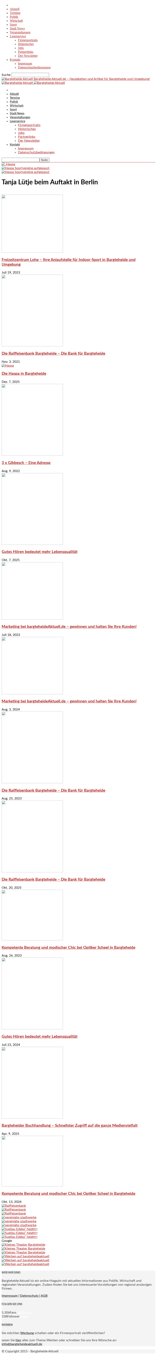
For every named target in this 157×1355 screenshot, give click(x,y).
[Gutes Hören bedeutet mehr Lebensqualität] (32, 543)
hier (18, 1340)
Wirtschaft (16, 20)
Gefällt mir (24, 1312)
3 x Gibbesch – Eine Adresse (26, 463)
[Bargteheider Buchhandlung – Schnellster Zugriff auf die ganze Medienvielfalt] (32, 1117)
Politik (14, 16)
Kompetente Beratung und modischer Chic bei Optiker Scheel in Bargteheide (68, 948)
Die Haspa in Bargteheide (24, 374)
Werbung (27, 1333)
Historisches (26, 44)
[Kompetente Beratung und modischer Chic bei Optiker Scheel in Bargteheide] (32, 939)
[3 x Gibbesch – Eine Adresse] (32, 454)
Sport (13, 24)
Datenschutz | (30, 1295)
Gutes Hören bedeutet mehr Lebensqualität (39, 552)
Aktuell (14, 9)
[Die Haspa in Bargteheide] (8, 365)
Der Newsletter (28, 55)
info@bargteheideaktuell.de (22, 1344)
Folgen (24, 1316)
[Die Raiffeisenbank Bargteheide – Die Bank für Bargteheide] (32, 345)
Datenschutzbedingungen (34, 67)
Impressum (25, 63)
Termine (15, 13)
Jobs (21, 48)
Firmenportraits (28, 40)
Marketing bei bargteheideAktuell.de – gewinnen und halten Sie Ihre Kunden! (69, 627)
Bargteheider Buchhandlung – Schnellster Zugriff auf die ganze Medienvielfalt (70, 1126)
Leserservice (18, 36)
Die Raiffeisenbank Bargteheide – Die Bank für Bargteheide (53, 354)
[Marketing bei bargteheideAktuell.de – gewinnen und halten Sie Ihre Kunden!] (32, 618)
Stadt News (17, 28)
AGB (44, 1295)
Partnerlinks (25, 52)
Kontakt (15, 59)
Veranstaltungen (20, 32)
